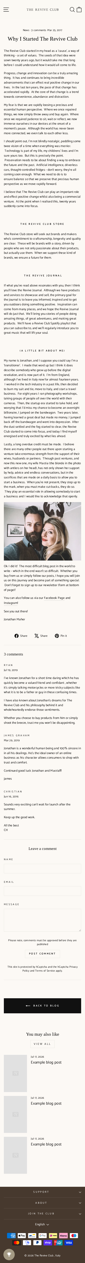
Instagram (10, 603)
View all (42, 1044)
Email (9, 882)
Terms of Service (45, 971)
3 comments (39, 30)
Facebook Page (54, 598)
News (26, 30)
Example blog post (46, 1062)
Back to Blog (45, 1006)
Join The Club (41, 1214)
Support (41, 1192)
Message (11, 905)
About (41, 1203)
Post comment (42, 954)
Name (8, 860)
